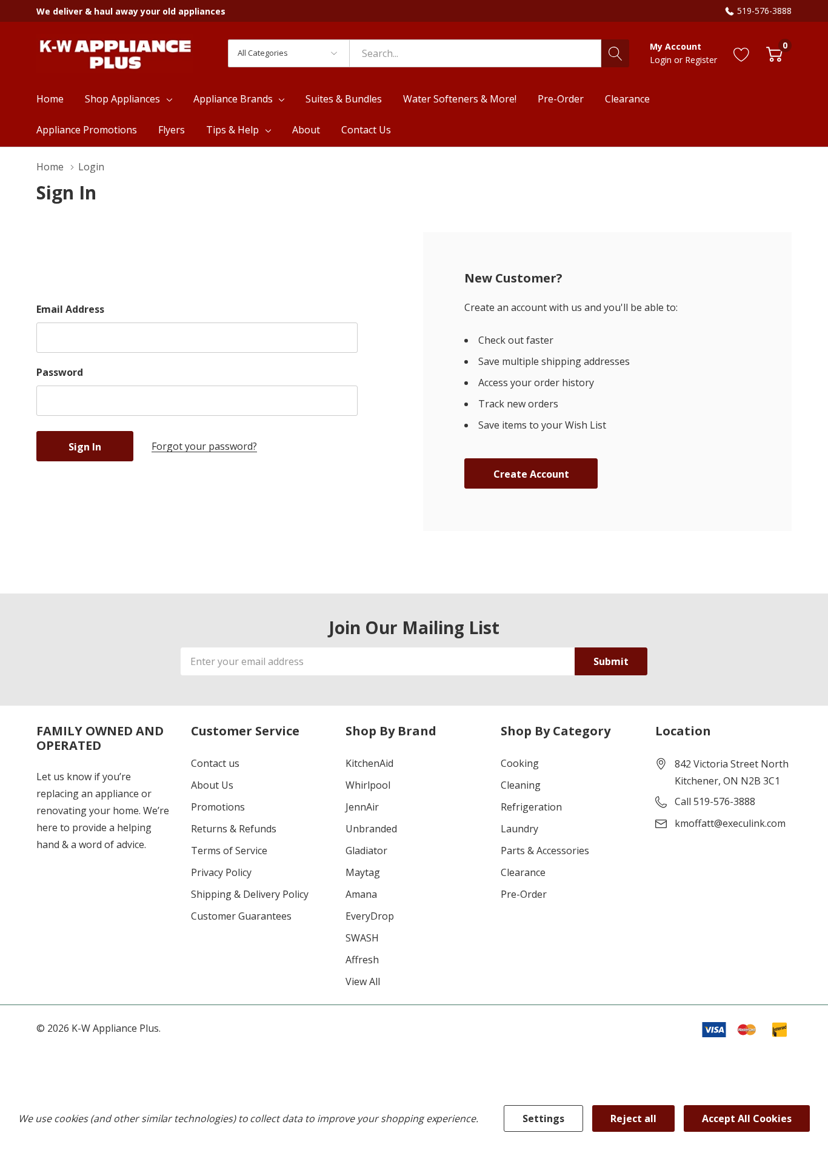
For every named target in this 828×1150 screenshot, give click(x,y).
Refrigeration (531, 807)
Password (59, 372)
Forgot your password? (204, 446)
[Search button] (615, 53)
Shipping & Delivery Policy (250, 894)
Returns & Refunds (233, 828)
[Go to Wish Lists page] (741, 53)
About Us (212, 785)
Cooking (520, 763)
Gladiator (366, 850)
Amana (361, 894)
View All (363, 981)
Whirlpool (368, 785)
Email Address (70, 309)
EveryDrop (370, 916)
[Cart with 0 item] (774, 53)
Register (701, 59)
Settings (543, 1118)
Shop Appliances (122, 99)
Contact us (215, 763)
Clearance (523, 872)
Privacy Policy (221, 872)
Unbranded (371, 828)
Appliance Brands (233, 99)
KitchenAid (369, 763)
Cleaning (521, 785)
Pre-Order (524, 894)
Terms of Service (229, 850)
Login (662, 59)
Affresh (362, 959)
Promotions (218, 807)
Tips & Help (232, 130)
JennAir (362, 807)
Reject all (633, 1118)
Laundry (519, 828)
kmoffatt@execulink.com (730, 823)
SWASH (362, 937)
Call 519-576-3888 (715, 801)
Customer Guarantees (241, 916)
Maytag (363, 872)
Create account (531, 474)
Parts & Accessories (545, 850)
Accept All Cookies (747, 1118)
